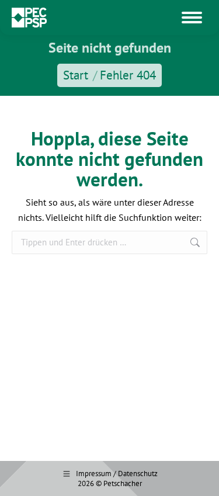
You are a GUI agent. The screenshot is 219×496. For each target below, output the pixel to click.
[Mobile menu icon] (191, 17)
